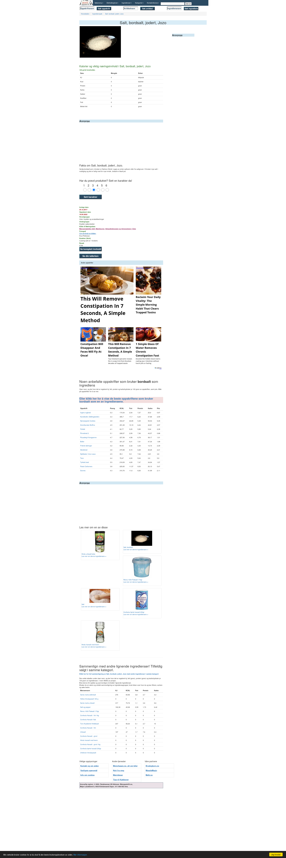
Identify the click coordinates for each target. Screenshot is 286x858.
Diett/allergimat (112, 3)
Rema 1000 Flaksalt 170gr (89, 711)
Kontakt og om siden (89, 765)
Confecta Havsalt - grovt (88, 736)
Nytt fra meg (118, 770)
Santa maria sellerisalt (88, 695)
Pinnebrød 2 (84, 433)
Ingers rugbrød (85, 412)
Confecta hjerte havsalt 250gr (90, 748)
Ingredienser (126, 3)
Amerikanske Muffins (87, 425)
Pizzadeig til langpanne (88, 437)
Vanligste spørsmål (88, 770)
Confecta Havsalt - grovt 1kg (90, 744)
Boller (82, 441)
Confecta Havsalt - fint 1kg (89, 715)
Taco (82, 458)
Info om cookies (87, 775)
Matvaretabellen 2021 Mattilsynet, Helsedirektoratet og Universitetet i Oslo (107, 229)
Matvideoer (118, 775)
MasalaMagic (151, 770)
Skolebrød (83, 450)
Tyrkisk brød (84, 462)
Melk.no (149, 775)
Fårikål (82, 429)
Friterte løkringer (86, 446)
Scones (82, 470)
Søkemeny (98, 3)
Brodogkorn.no (152, 765)
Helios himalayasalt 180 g (89, 699)
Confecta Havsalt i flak (88, 719)
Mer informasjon (80, 854)
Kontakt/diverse (152, 3)
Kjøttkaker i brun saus (88, 454)
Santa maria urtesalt (87, 703)
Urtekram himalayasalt (88, 753)
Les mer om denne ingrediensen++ (94, 556)
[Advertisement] (121, 139)
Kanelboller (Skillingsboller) (89, 417)
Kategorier (138, 3)
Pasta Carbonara (86, 466)
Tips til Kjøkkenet (121, 779)
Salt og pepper (85, 707)
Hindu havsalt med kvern (89, 740)
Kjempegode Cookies (87, 421)
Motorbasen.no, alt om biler (125, 765)
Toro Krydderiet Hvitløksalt (89, 724)
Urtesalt (83, 732)
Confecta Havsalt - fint (88, 728)
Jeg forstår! (276, 854)
